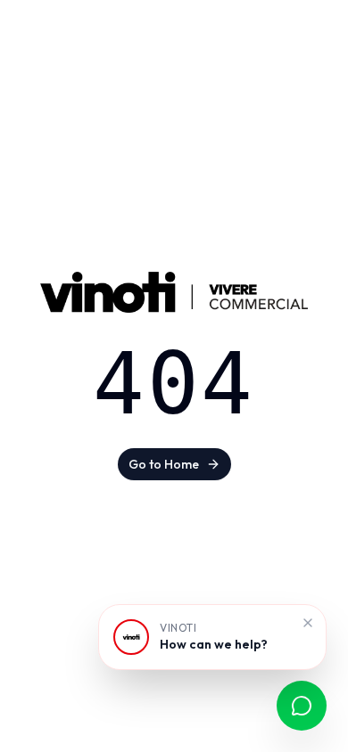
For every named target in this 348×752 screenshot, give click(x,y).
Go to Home (163, 464)
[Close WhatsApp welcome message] (308, 623)
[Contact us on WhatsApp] (302, 706)
